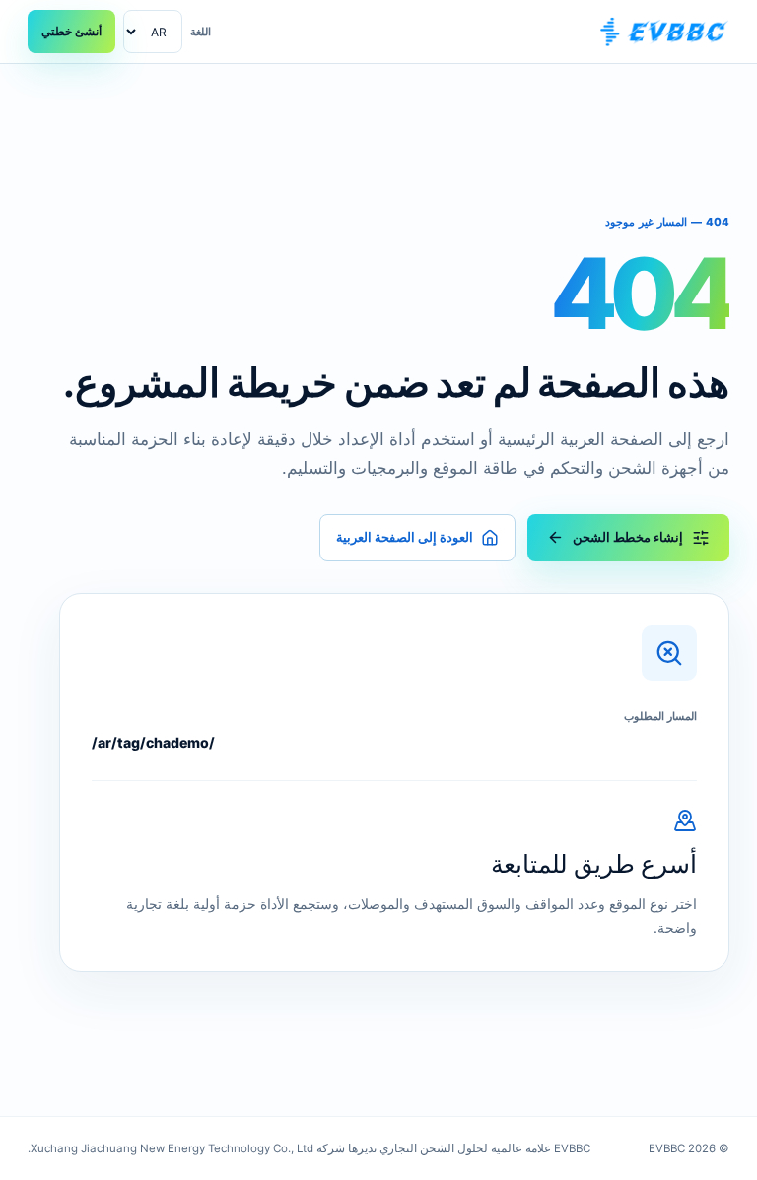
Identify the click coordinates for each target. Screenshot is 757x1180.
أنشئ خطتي (71, 31)
